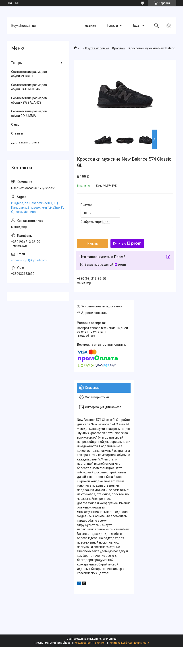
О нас (15, 124)
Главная (90, 25)
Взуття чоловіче (97, 48)
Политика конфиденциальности (128, 642)
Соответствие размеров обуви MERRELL (29, 74)
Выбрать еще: (95, 222)
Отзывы (17, 133)
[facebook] (79, 584)
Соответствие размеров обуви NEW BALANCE (29, 100)
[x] (84, 584)
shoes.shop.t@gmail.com (29, 260)
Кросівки (118, 48)
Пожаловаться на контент (89, 642)
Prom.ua (111, 638)
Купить (92, 243)
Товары (112, 25)
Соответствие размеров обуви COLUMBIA (29, 113)
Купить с (119, 243)
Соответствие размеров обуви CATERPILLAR (29, 87)
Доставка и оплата (25, 142)
